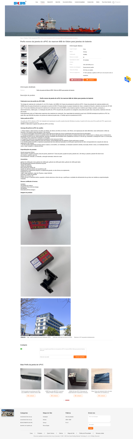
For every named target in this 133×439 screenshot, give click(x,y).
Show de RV (50, 2)
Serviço (44, 422)
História (44, 419)
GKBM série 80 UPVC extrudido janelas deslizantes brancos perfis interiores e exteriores (102, 392)
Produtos (43, 2)
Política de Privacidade (85, 433)
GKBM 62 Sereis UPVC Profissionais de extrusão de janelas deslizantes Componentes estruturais (78, 392)
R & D (67, 422)
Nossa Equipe (46, 425)
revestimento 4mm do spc (26, 419)
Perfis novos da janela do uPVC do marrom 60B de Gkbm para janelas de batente (59, 38)
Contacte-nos (90, 2)
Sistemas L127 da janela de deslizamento (84, 337)
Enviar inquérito (80, 357)
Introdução (45, 416)
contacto (91, 79)
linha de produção (69, 416)
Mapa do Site (71, 433)
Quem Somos (50, 433)
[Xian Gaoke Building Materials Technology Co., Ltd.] (20, 3)
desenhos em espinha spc (26, 425)
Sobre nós (57, 2)
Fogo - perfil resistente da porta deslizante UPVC (39, 337)
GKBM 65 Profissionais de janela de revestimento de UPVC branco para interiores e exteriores (30, 392)
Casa (37, 2)
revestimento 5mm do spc (26, 416)
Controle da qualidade (80, 2)
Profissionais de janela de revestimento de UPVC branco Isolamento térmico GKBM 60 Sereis (54, 392)
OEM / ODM (68, 419)
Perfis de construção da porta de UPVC (62, 337)
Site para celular (100, 433)
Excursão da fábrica (67, 2)
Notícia (97, 2)
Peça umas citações (106, 2)
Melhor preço (77, 79)
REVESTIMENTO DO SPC (26, 422)
